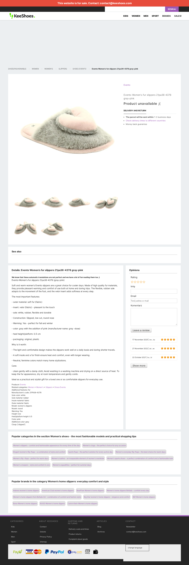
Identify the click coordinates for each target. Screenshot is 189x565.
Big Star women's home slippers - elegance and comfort (107, 497)
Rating (134, 277)
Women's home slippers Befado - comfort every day (128, 490)
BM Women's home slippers (144, 497)
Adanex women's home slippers (26, 490)
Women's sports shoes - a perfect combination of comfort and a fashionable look (140, 458)
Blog (99, 527)
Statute (43, 532)
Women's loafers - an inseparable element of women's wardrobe (78, 458)
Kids (13, 527)
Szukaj (172, 9)
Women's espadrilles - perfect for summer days (72, 465)
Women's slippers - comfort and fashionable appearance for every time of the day (46, 445)
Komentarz (136, 305)
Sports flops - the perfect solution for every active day (90, 452)
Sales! (178, 16)
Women (14, 532)
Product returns (75, 534)
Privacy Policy (46, 537)
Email (133, 296)
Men (13, 537)
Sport (13, 542)
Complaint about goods (78, 539)
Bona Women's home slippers (25, 503)
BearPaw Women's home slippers (90, 490)
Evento (127, 85)
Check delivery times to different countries (146, 120)
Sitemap (43, 542)
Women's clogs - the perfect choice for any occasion (104, 445)
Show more (139, 365)
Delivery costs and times (79, 529)
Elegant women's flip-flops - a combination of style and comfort (39, 452)
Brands (166, 16)
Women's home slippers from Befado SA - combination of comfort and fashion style (47, 497)
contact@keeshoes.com (116, 3)
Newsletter (130, 527)
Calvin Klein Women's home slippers (82, 503)
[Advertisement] (94, 43)
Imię (133, 286)
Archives (101, 532)
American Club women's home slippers (58, 490)
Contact (43, 527)
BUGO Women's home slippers (52, 503)
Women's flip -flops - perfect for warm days (31, 458)
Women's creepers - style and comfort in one (31, 465)
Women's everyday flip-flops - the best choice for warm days (141, 452)
